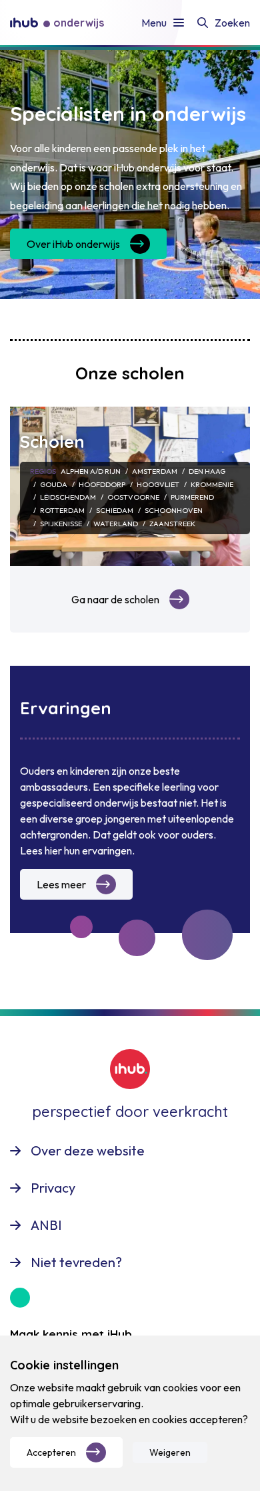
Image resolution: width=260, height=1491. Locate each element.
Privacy (53, 1187)
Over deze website (88, 1150)
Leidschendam (68, 497)
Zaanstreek (172, 523)
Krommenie (212, 484)
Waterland (115, 523)
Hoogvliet (158, 484)
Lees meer (61, 884)
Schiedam (114, 510)
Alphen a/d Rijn (91, 471)
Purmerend (192, 497)
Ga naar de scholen (115, 599)
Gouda (53, 484)
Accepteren (51, 1452)
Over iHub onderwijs (73, 243)
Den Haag (207, 471)
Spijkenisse (61, 523)
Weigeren (170, 1452)
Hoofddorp (102, 484)
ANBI (46, 1225)
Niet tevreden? (76, 1262)
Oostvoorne (133, 497)
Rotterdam (62, 510)
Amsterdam (154, 471)
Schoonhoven (174, 510)
